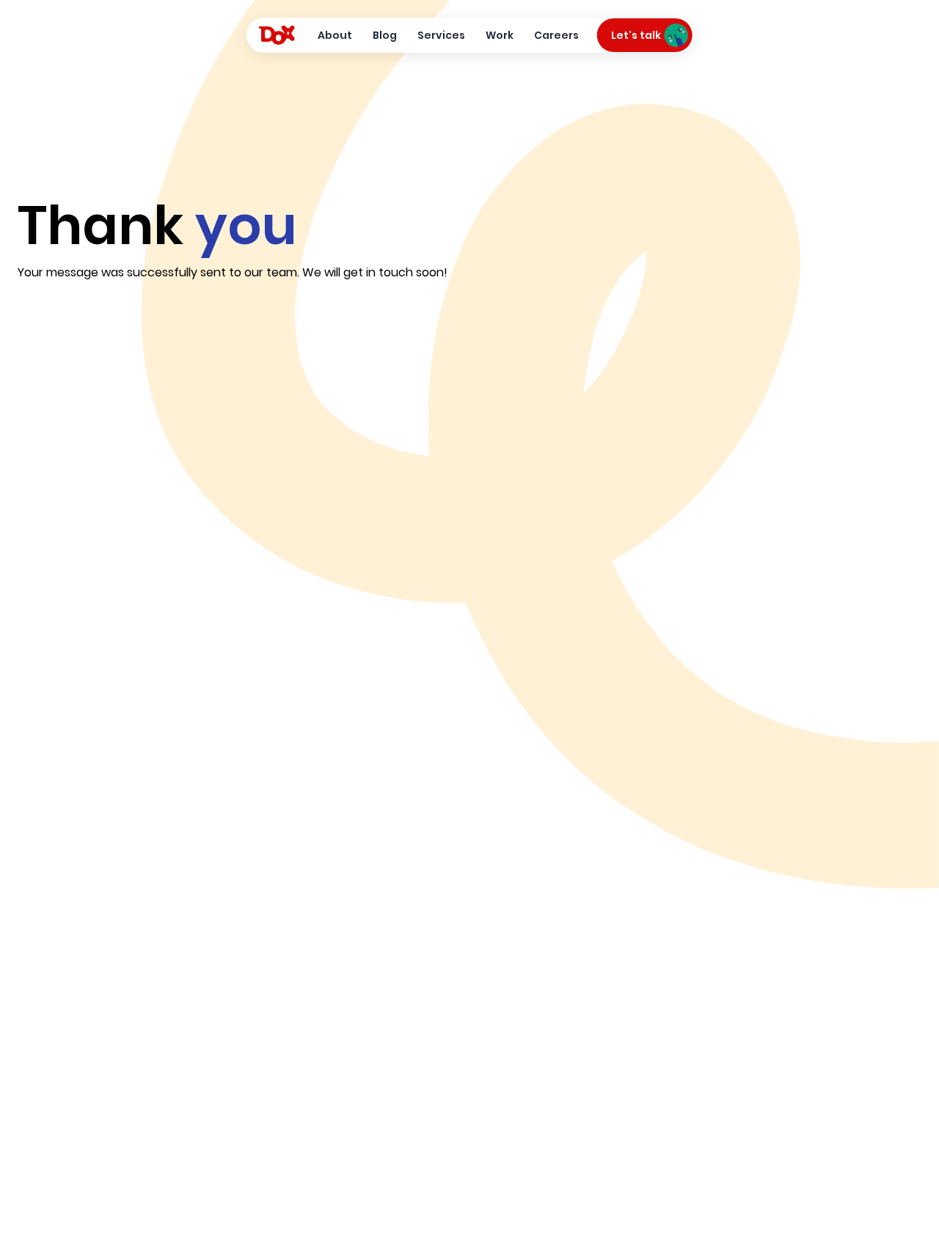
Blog (385, 35)
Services (441, 35)
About (335, 35)
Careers (556, 35)
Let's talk (636, 35)
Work (500, 35)
